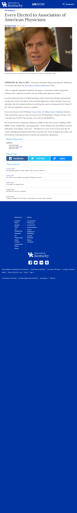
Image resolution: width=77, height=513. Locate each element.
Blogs (16, 248)
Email (26, 272)
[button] (70, 4)
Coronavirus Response (31, 222)
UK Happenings (19, 237)
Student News (17, 226)
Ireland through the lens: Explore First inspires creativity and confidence (29, 198)
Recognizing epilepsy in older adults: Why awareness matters (25, 170)
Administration (32, 227)
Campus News (17, 222)
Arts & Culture (17, 241)
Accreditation (44, 278)
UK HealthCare (10, 10)
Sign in (32, 272)
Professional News (19, 245)
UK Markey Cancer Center (32, 112)
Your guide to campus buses (15, 184)
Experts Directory (30, 237)
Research (18, 233)
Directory (52, 278)
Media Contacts (30, 241)
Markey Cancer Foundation (54, 112)
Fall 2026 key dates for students (16, 191)
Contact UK (31, 225)
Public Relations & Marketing (31, 231)
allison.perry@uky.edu (15, 147)
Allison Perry (11, 26)
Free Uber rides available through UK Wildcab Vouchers (24, 177)
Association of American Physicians (37, 85)
